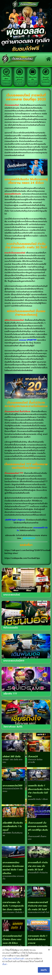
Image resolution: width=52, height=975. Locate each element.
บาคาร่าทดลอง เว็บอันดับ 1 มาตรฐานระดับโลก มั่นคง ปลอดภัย (13, 906)
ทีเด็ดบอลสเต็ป (10, 627)
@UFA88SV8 (29, 538)
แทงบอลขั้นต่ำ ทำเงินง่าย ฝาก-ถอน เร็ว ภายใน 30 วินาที (38, 866)
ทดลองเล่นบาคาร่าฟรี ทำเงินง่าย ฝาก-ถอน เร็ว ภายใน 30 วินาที (38, 906)
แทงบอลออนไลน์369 (13, 660)
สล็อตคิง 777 (10, 693)
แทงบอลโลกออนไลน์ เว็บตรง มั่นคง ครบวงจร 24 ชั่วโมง (12, 939)
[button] (48, 59)
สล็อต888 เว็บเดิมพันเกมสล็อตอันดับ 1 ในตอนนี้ (13, 826)
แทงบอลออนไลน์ (11, 594)
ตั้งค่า (4, 964)
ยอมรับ (44, 970)
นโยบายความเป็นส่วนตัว (13, 958)
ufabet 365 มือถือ (12, 756)
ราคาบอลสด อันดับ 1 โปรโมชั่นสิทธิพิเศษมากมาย (37, 939)
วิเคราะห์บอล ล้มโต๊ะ (12, 726)
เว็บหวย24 (33, 756)
